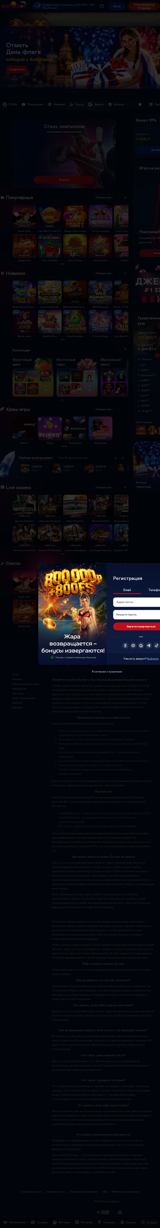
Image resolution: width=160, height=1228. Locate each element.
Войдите (153, 658)
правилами (115, 671)
